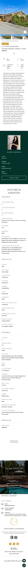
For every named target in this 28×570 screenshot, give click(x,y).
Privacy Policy (20, 561)
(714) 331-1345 (6, 163)
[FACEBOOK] (10, 544)
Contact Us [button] (14, 485)
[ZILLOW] (17, 544)
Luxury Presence (14, 553)
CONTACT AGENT (14, 177)
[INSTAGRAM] (14, 544)
